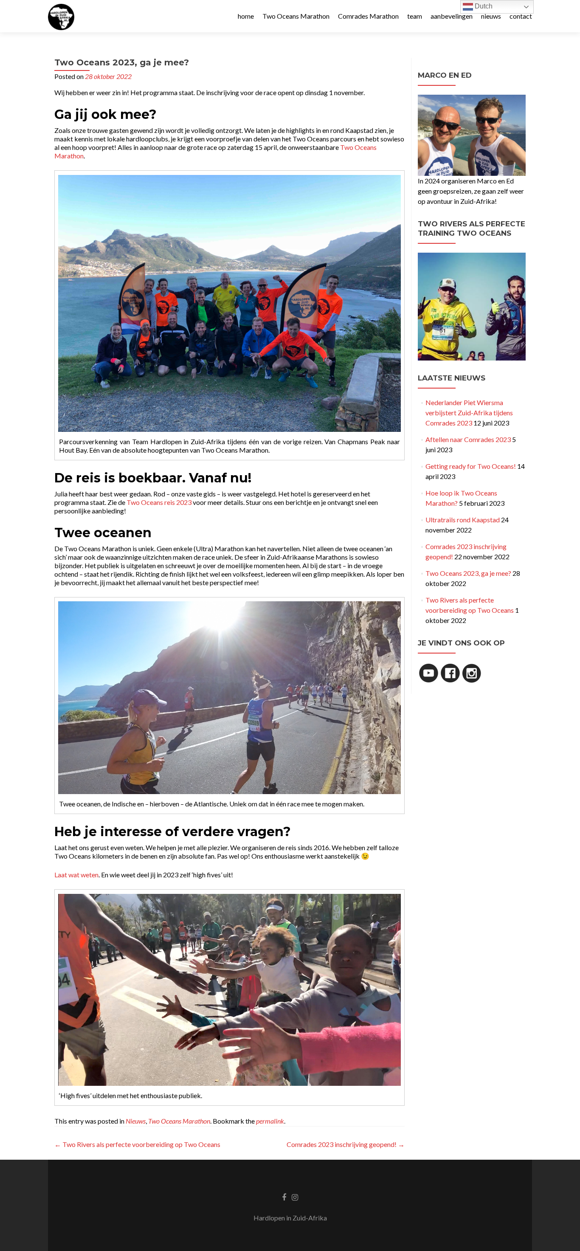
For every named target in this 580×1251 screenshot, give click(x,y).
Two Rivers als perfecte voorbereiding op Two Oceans (137, 1144)
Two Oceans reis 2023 (159, 502)
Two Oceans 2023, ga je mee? (468, 573)
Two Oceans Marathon (295, 16)
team (414, 16)
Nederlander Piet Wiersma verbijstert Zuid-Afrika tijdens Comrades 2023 (469, 412)
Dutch (483, 6)
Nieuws (136, 1121)
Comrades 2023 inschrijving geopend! (346, 1144)
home (246, 16)
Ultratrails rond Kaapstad (462, 520)
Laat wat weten (76, 875)
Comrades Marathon (368, 16)
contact (521, 16)
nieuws (491, 16)
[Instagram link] (295, 1196)
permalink (270, 1121)
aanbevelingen (452, 16)
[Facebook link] (284, 1196)
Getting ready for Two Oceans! (470, 466)
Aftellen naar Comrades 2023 (468, 439)
